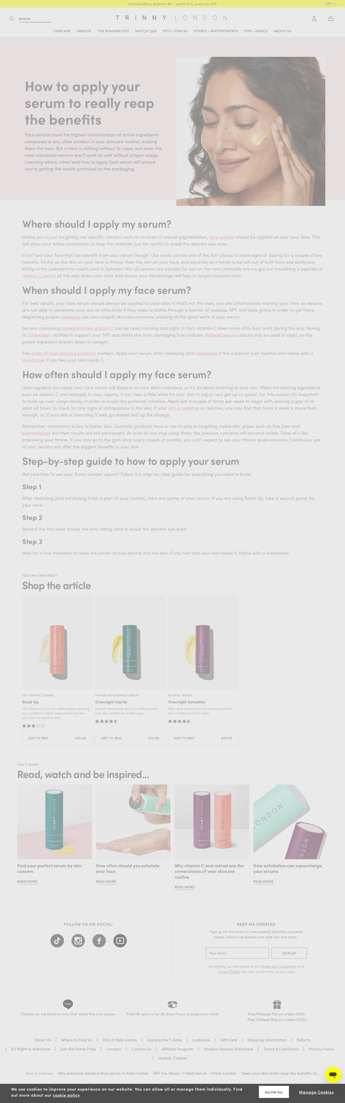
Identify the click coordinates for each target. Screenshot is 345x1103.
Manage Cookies (316, 1092)
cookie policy (66, 1095)
